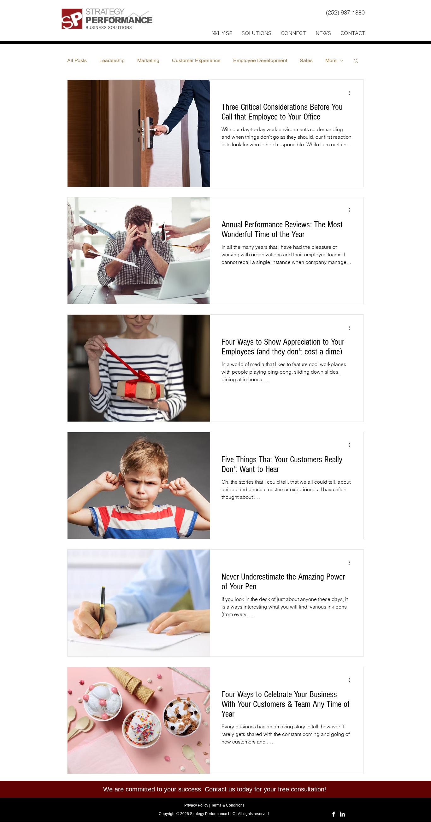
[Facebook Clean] (333, 814)
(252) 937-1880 (346, 12)
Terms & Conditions (228, 805)
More (331, 60)
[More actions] (351, 92)
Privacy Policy (196, 805)
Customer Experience (196, 60)
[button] (222, 33)
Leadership (112, 60)
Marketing (148, 60)
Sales (306, 60)
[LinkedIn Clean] (342, 814)
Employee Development (260, 60)
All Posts (77, 60)
